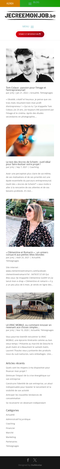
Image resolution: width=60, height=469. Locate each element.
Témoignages (46, 92)
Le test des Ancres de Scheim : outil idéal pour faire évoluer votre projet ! (28, 163)
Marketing (11, 437)
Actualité (34, 92)
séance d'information (28, 34)
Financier (10, 428)
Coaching (34, 167)
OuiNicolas (36, 465)
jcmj (12, 92)
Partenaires (11, 441)
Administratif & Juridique (18, 419)
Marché (9, 432)
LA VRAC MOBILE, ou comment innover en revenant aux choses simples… (29, 326)
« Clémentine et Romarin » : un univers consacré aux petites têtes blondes (27, 253)
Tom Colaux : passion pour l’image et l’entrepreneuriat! (26, 89)
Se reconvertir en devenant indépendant (26, 402)
